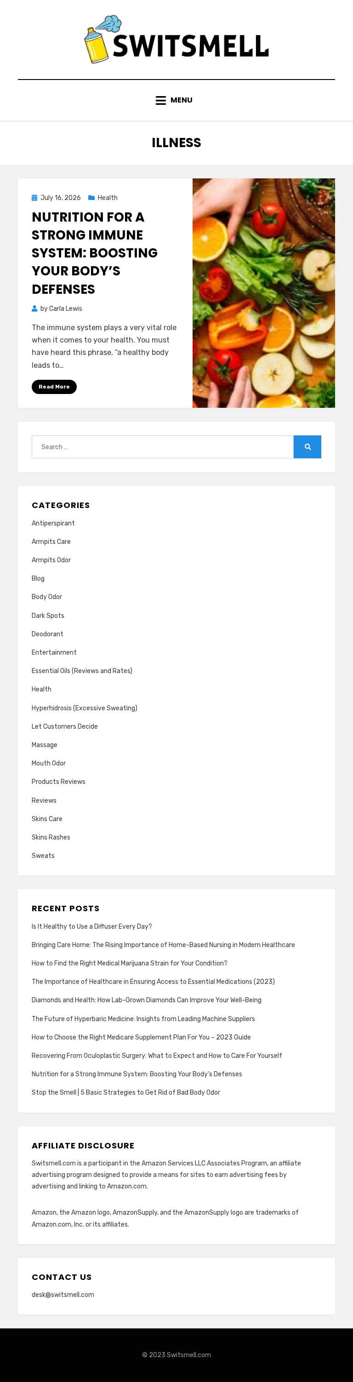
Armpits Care (51, 542)
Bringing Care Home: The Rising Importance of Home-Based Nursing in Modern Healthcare (163, 945)
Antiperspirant (53, 523)
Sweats (43, 856)
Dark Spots (48, 616)
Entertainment (54, 653)
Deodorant (47, 634)
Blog (38, 578)
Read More (54, 386)
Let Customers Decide (65, 727)
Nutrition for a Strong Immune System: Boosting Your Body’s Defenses (95, 253)
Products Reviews (58, 782)
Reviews (44, 801)
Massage (44, 745)
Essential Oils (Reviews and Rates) (82, 671)
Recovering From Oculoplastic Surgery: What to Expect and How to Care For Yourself (157, 1056)
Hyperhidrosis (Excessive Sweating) (84, 708)
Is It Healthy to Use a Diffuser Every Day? (92, 927)
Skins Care (47, 819)
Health (108, 198)
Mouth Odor (49, 763)
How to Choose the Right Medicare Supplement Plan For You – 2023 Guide (141, 1037)
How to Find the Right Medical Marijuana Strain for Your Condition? (130, 963)
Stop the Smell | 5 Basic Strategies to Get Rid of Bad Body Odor (126, 1092)
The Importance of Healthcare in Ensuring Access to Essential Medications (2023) (153, 982)
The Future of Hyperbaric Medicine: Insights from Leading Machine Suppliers (143, 1019)
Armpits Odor (51, 560)
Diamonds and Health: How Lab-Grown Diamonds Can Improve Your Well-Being (147, 1000)
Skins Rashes (51, 837)
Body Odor (47, 597)
